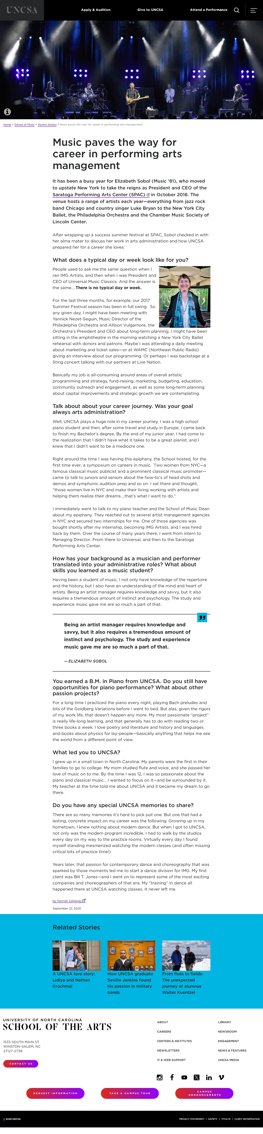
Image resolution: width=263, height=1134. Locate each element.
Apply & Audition (96, 10)
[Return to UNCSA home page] (22, 10)
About (162, 1022)
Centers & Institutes (174, 1041)
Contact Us (21, 1063)
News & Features (232, 1050)
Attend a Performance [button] (208, 10)
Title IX (226, 1119)
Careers (164, 1031)
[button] (237, 10)
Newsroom (227, 1031)
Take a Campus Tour (130, 1093)
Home (7, 124)
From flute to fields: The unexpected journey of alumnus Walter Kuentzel (182, 983)
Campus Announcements (204, 1093)
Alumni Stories (47, 124)
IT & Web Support (171, 1060)
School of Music (24, 124)
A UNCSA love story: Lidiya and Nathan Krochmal (74, 980)
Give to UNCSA (150, 10)
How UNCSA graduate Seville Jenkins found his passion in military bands (130, 983)
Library (224, 1022)
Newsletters (168, 1050)
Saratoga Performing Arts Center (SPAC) (101, 194)
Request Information (55, 1093)
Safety (212, 1119)
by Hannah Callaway (69, 900)
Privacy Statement (191, 1119)
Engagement (228, 1041)
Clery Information (247, 1119)
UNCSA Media (228, 1060)
